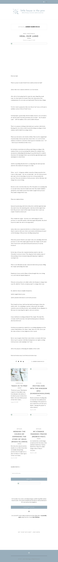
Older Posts (15, 466)
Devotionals (31, 33)
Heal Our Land (29, 36)
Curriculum (19, 383)
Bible (25, 33)
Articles (38, 383)
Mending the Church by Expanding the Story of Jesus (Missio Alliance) (19, 437)
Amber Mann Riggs (38, 361)
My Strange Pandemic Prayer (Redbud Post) (39, 434)
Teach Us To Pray (19, 386)
